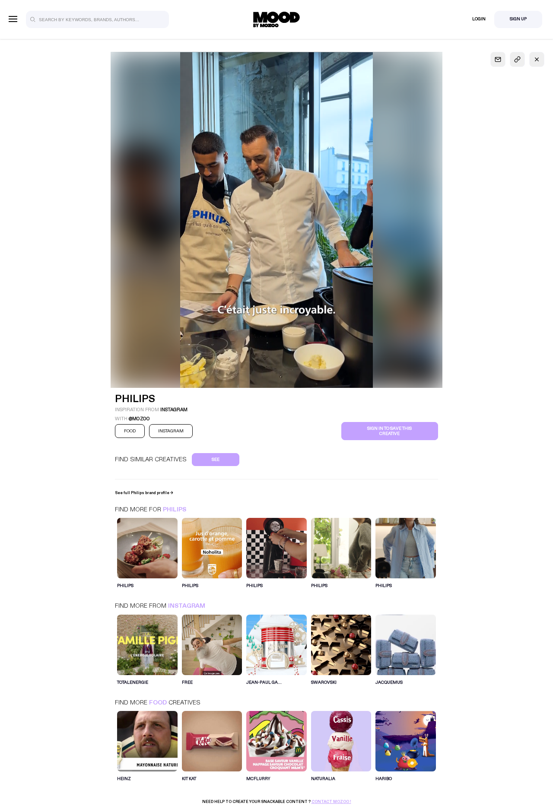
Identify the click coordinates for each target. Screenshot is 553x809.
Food (158, 702)
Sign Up (518, 19)
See (215, 460)
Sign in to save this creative (389, 431)
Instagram (186, 606)
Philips (174, 509)
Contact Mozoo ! (331, 801)
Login (479, 19)
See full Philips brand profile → (144, 492)
